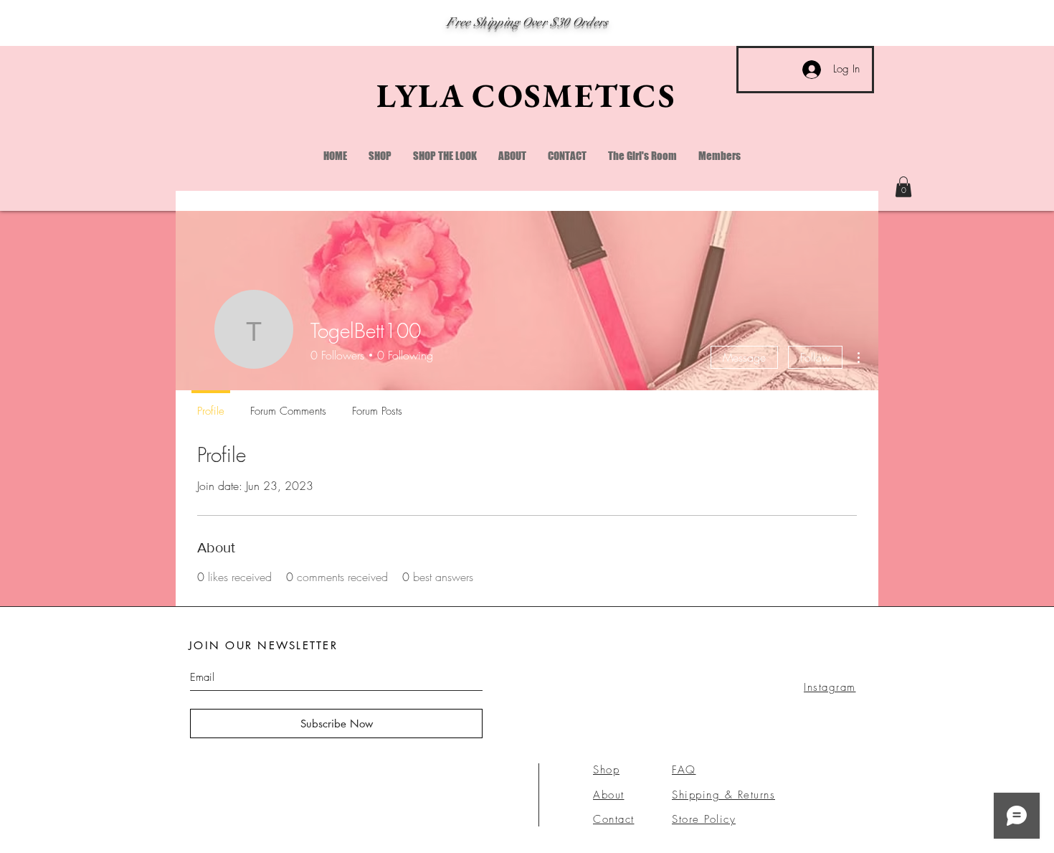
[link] (903, 186)
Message (744, 357)
